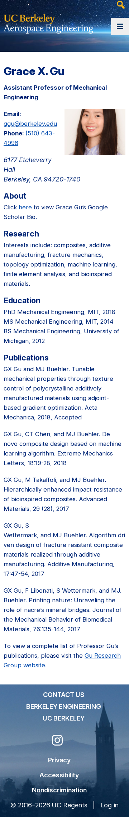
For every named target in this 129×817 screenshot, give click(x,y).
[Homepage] (48, 22)
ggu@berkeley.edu (30, 123)
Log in (109, 805)
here (25, 207)
